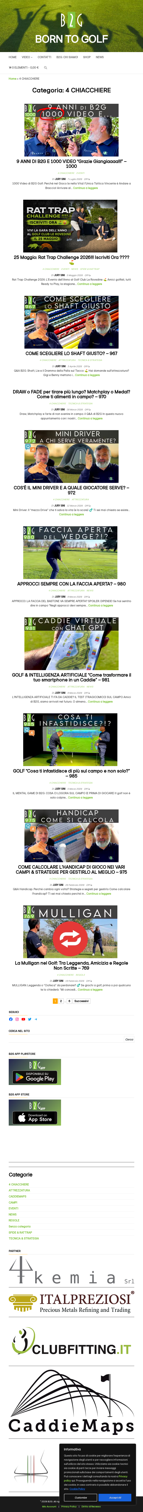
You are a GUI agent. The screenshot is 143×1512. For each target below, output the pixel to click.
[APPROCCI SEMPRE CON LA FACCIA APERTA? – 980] (70, 552)
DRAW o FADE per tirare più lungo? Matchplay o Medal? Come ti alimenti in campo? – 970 (71, 394)
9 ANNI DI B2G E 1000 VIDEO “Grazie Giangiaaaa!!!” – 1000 (72, 164)
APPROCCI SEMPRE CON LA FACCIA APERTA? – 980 (71, 584)
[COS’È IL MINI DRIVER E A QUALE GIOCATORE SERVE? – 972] (71, 456)
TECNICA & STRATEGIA (90, 360)
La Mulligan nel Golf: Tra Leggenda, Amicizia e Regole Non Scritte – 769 (71, 965)
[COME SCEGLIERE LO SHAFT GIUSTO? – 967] (71, 322)
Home (13, 57)
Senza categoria (20, 1226)
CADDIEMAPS (17, 1196)
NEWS (100, 57)
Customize (81, 1497)
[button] (45, 68)
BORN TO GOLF (71, 39)
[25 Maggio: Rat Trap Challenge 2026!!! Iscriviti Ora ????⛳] (70, 226)
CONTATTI (44, 57)
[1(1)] (35, 1072)
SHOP (87, 57)
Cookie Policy (77, 1488)
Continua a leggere (85, 188)
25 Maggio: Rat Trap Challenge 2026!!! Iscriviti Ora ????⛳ (71, 260)
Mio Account (49, 1506)
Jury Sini (60, 179)
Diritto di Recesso (91, 1506)
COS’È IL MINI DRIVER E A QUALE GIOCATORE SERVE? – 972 (71, 490)
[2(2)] (35, 1112)
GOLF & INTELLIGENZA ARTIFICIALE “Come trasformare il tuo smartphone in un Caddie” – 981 (71, 677)
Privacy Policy (69, 1506)
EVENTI (80, 173)
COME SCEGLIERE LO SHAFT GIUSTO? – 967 (71, 353)
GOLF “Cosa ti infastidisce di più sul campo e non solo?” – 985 (71, 773)
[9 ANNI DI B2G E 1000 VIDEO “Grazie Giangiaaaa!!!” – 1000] (71, 130)
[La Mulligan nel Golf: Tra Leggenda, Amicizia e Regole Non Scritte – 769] (70, 932)
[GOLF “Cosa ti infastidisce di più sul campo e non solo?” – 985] (70, 739)
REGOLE (80, 974)
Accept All (115, 1497)
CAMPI (13, 1202)
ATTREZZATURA (67, 360)
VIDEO (26, 57)
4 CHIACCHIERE (66, 173)
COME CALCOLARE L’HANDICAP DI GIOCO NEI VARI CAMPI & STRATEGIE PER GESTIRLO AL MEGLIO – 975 (71, 869)
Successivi (81, 1001)
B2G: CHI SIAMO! (67, 57)
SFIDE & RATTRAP (89, 269)
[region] (97, 1474)
